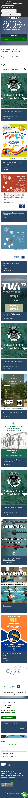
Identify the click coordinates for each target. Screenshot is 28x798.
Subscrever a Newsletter (7, 753)
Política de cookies (17, 3)
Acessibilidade (20, 775)
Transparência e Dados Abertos (8, 779)
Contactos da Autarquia (6, 773)
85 (12, 674)
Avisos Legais (19, 779)
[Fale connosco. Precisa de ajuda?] (14, 795)
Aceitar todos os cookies (9, 11)
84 (23, 671)
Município (7, 49)
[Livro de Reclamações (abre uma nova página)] (6, 764)
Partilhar (13, 686)
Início (2, 49)
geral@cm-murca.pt (10, 712)
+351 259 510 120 (10, 710)
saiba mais (22, 730)
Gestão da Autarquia (6, 51)
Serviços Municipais (17, 773)
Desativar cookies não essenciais (11, 15)
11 (18, 671)
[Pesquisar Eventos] (25, 69)
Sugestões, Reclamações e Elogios (9, 756)
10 (15, 671)
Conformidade (12, 777)
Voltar (5, 686)
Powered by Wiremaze (3, 791)
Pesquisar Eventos (6, 65)
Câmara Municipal (16, 49)
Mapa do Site (4, 771)
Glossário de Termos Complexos (8, 775)
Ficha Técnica (11, 771)
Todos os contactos (8, 717)
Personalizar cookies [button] (8, 7)
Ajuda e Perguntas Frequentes (9, 750)
